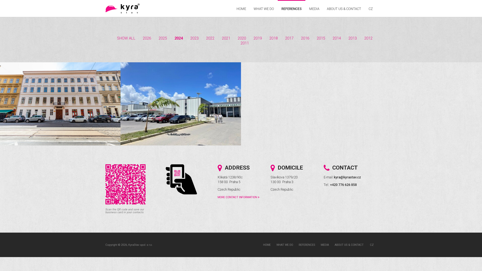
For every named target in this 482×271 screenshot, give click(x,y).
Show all (126, 38)
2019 (258, 38)
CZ (371, 9)
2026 (147, 38)
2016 (305, 38)
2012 (368, 38)
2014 (337, 38)
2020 (242, 38)
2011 (245, 43)
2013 (353, 38)
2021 (226, 38)
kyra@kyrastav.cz (347, 177)
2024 (179, 38)
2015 (321, 38)
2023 (194, 38)
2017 (289, 38)
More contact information (238, 197)
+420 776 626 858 (343, 185)
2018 (273, 38)
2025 (163, 38)
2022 (210, 38)
